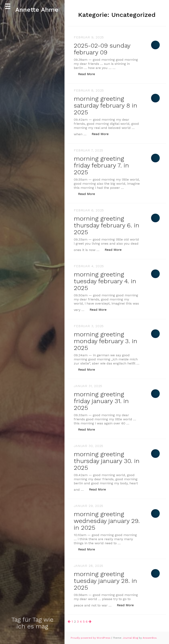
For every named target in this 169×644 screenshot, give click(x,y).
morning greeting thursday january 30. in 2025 (107, 460)
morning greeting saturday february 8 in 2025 (105, 105)
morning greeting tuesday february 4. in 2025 (105, 281)
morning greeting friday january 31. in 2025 (101, 401)
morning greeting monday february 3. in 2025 (105, 341)
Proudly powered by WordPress (91, 637)
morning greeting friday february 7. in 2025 (101, 165)
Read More (88, 74)
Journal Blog (131, 637)
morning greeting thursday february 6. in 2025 (106, 225)
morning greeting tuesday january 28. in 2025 (105, 580)
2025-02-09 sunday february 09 (102, 49)
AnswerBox (149, 637)
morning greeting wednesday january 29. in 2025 (107, 520)
